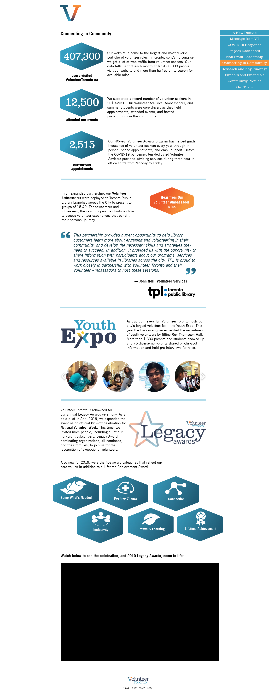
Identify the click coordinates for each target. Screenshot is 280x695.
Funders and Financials (244, 75)
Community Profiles (244, 81)
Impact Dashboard (244, 51)
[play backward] (63, 376)
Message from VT (244, 38)
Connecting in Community (244, 63)
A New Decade (245, 32)
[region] (76, 493)
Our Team (244, 87)
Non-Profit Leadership (244, 57)
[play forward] (202, 376)
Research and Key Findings (245, 69)
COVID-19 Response (244, 45)
